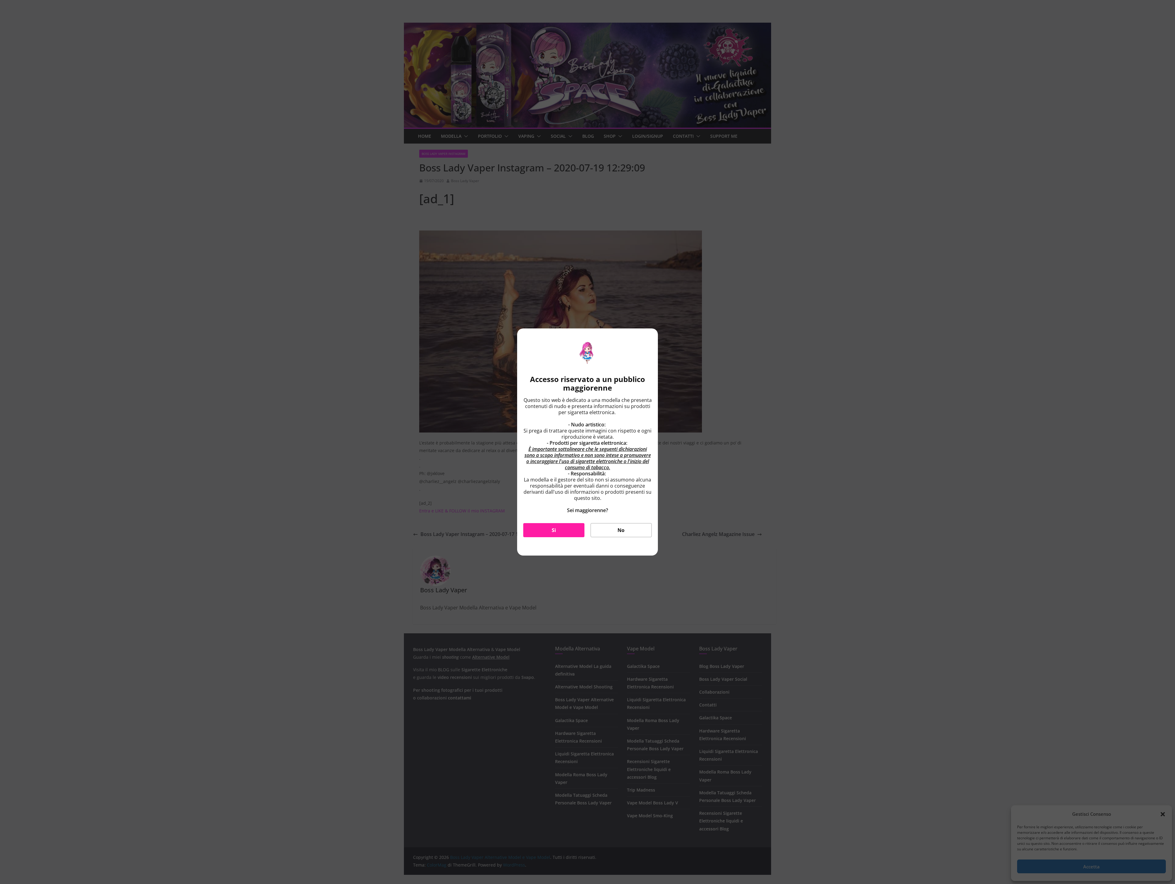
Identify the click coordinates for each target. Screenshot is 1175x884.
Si (554, 530)
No (621, 530)
